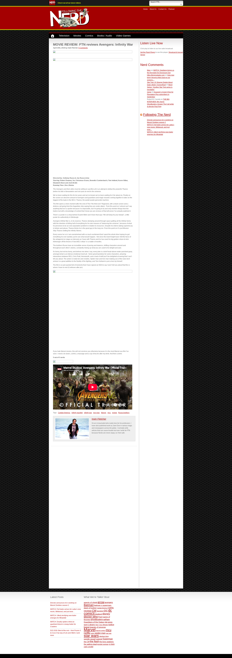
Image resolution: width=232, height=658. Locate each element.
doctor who (91, 616)
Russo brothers (123, 413)
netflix (87, 632)
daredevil (100, 611)
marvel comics (100, 630)
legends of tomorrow (98, 627)
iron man (96, 413)
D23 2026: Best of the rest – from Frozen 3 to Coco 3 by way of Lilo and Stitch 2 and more (65, 633)
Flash (100, 617)
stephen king (104, 636)
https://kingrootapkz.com (156, 75)
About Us (153, 9)
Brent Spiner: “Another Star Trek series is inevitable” (159, 87)
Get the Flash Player (147, 52)
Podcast (171, 9)
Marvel (103, 413)
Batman (89, 604)
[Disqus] (94, 479)
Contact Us (162, 9)
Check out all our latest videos (69, 3)
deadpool (98, 614)
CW (94, 610)
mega (149, 92)
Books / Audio (104, 35)
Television (64, 35)
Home (145, 9)
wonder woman (102, 644)
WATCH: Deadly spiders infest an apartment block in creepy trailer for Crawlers (63, 624)
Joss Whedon (103, 625)
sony (92, 633)
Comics (89, 35)
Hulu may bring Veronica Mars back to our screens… (160, 77)
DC (106, 610)
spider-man (100, 633)
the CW (87, 642)
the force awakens (106, 642)
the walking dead (90, 644)
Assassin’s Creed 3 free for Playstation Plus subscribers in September (160, 94)
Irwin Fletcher (99, 419)
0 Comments (83, 48)
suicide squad (89, 639)
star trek (108, 633)
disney (106, 613)
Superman (108, 639)
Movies (77, 35)
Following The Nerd (157, 114)
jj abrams (91, 625)
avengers (109, 602)
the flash (94, 641)
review (114, 413)
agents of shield (90, 603)
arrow (101, 602)
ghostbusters (97, 619)
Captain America (64, 413)
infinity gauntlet (77, 413)
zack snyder (88, 647)
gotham (106, 619)
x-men (112, 644)
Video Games (123, 35)
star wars (91, 636)
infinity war (88, 413)
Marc (149, 70)
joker (97, 625)
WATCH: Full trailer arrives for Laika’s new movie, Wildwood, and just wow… (160, 127)
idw (106, 622)
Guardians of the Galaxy (94, 622)
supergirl (99, 639)
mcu (109, 413)
